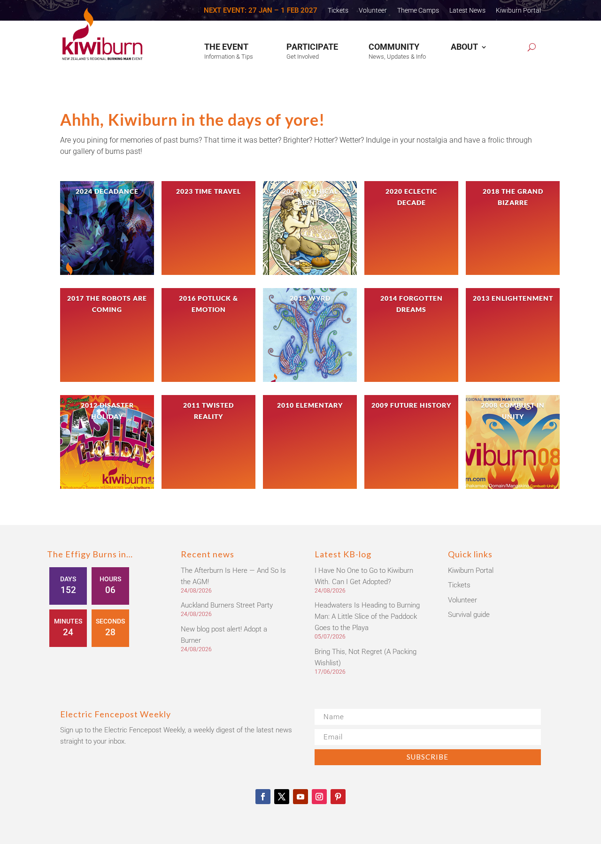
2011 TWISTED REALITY (208, 410)
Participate (312, 47)
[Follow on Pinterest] (338, 796)
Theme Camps (418, 10)
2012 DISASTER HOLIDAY (107, 410)
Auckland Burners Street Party (227, 605)
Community (394, 47)
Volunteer (373, 10)
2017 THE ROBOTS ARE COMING (107, 303)
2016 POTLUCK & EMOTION (208, 303)
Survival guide (469, 614)
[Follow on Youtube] (300, 796)
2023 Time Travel (208, 191)
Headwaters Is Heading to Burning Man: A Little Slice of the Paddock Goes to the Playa (367, 616)
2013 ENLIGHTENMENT (513, 298)
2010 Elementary (310, 405)
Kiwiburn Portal (518, 10)
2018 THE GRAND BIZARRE (513, 196)
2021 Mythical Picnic (310, 196)
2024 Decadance (107, 191)
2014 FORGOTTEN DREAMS (411, 303)
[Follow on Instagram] (319, 796)
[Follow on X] (281, 796)
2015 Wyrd (310, 298)
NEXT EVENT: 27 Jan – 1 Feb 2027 (260, 11)
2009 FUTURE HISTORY (411, 405)
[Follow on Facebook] (262, 796)
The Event (226, 47)
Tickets (338, 10)
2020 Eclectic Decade (411, 196)
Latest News (467, 10)
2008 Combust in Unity (513, 410)
